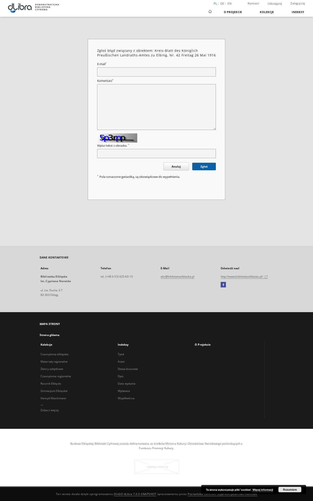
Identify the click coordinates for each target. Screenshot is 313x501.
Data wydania (126, 383)
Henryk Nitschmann (53, 398)
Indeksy (298, 12)
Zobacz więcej (50, 410)
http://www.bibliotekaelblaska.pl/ (242, 276)
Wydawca (124, 391)
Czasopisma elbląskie (55, 354)
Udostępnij (275, 4)
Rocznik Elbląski (51, 383)
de (222, 3)
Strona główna (50, 335)
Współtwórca (126, 398)
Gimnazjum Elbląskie (54, 391)
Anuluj (176, 166)
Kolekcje (267, 12)
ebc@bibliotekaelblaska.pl (177, 276)
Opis (121, 376)
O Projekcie (233, 12)
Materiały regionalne (54, 361)
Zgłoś (204, 166)
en (229, 3)
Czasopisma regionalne (56, 376)
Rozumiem (290, 489)
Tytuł (121, 354)
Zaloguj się (298, 3)
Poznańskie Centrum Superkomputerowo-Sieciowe (222, 494)
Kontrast (253, 3)
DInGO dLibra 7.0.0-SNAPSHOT (135, 494)
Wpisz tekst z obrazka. (113, 146)
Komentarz (105, 81)
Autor (121, 361)
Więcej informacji (263, 489)
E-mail (102, 64)
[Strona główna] (210, 12)
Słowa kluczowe (128, 369)
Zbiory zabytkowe (52, 369)
